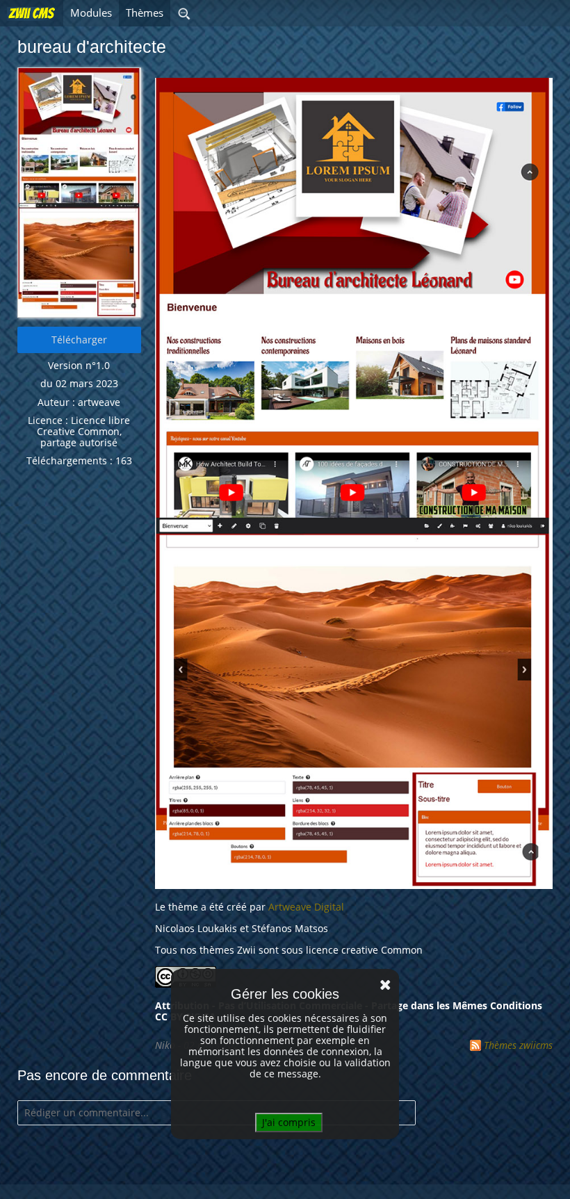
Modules (91, 13)
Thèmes (144, 13)
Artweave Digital (306, 906)
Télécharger (79, 339)
